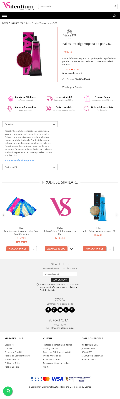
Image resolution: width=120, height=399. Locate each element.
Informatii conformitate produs (19, 160)
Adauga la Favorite (74, 87)
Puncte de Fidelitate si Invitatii (57, 352)
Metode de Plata (12, 359)
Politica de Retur (12, 363)
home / (6, 22)
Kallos (60, 228)
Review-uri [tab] (11, 167)
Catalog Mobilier (50, 348)
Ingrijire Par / (18, 22)
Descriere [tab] (9, 124)
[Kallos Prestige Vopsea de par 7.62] (30, 54)
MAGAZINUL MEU (15, 338)
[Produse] (5, 16)
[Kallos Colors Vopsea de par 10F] (98, 207)
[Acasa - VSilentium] (18, 6)
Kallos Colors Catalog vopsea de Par (60, 232)
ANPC (45, 366)
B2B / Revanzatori (51, 359)
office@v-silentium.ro (62, 327)
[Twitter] (66, 310)
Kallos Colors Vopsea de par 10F (98, 231)
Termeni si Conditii (13, 352)
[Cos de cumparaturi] (114, 15)
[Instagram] (72, 310)
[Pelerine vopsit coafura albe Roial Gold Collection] (21, 207)
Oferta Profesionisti (52, 355)
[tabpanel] (30, 54)
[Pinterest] (54, 310)
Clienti (47, 338)
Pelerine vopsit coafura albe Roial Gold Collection (21, 232)
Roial (21, 228)
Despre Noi (10, 344)
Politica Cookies (12, 366)
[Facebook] (48, 310)
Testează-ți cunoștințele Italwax (57, 344)
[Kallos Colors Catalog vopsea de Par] (60, 207)
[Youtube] (60, 310)
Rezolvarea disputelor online (56, 363)
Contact (8, 348)
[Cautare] (115, 6)
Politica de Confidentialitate (17, 355)
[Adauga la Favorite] (33, 248)
